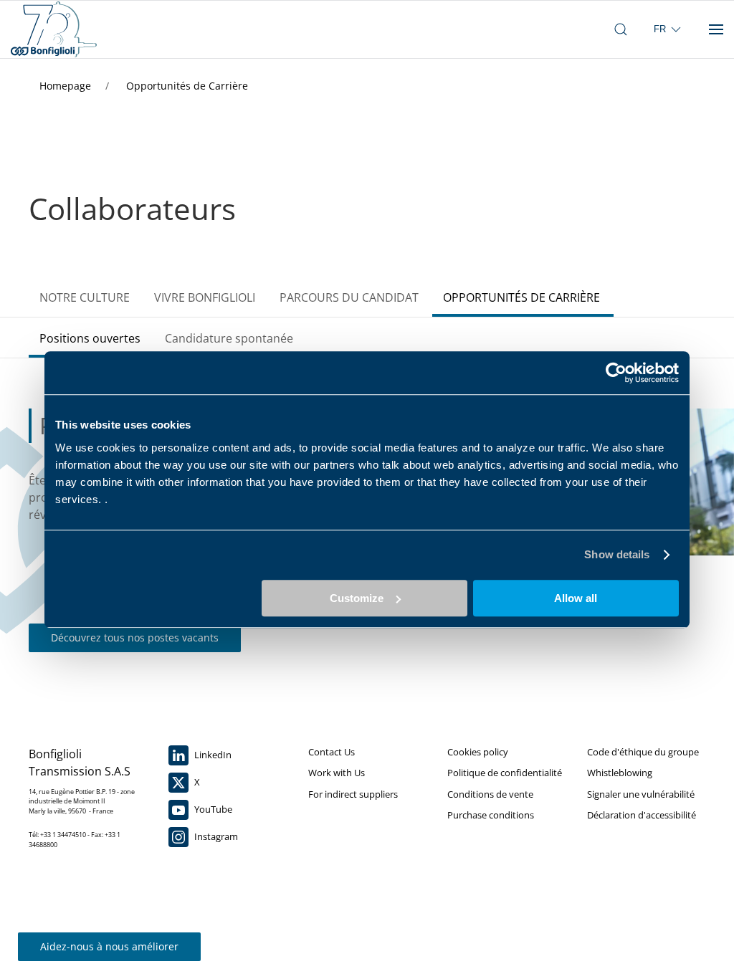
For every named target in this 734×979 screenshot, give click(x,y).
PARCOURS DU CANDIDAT (349, 297)
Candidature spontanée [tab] (229, 338)
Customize (356, 598)
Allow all (575, 598)
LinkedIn (212, 754)
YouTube (212, 809)
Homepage (66, 85)
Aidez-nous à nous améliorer (109, 946)
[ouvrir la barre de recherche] (621, 29)
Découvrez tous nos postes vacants (135, 637)
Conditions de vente (490, 794)
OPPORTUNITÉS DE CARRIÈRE (521, 297)
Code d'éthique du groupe (643, 751)
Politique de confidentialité (504, 772)
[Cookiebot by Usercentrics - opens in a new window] (616, 372)
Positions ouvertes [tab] (89, 338)
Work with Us (336, 772)
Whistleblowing (619, 772)
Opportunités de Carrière (187, 85)
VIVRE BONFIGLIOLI (204, 297)
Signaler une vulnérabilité (641, 794)
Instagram (215, 836)
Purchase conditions (490, 814)
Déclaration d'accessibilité (641, 814)
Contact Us (331, 751)
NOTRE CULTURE (84, 297)
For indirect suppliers (353, 794)
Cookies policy (477, 751)
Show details (616, 554)
